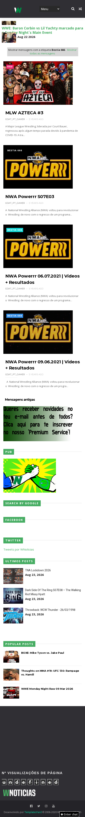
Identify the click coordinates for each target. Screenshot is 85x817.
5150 (10, 66)
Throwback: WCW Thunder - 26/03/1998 (50, 609)
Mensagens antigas (20, 399)
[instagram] (46, 806)
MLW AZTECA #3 (24, 112)
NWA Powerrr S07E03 (29, 196)
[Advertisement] (42, 723)
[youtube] (53, 806)
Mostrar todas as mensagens (53, 51)
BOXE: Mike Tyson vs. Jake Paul (42, 652)
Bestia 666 (14, 150)
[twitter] (38, 806)
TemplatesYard (33, 812)
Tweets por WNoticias (18, 549)
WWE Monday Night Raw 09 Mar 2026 (47, 688)
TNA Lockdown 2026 (38, 570)
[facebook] (31, 806)
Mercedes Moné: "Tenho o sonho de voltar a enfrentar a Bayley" (40, 40)
